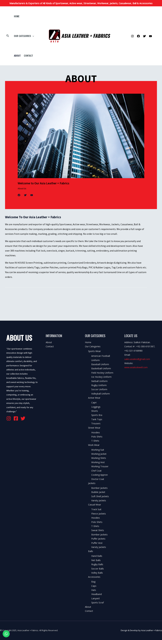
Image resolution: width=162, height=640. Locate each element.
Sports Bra (96, 415)
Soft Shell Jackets (100, 496)
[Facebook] (138, 36)
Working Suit (97, 449)
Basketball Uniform (101, 368)
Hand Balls (96, 555)
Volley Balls (97, 572)
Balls (90, 551)
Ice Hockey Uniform (101, 376)
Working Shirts (98, 457)
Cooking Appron (99, 474)
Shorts (94, 410)
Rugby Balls (97, 564)
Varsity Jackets (98, 500)
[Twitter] (144, 36)
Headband (96, 594)
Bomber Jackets (99, 487)
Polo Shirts (96, 436)
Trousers (95, 423)
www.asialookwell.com (136, 367)
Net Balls (96, 560)
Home (16, 16)
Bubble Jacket (98, 492)
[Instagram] (132, 36)
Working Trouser (99, 466)
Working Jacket (98, 453)
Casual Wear (94, 504)
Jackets (91, 483)
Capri (94, 402)
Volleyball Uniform (100, 393)
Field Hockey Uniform (102, 372)
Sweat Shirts (97, 530)
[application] (32, 36)
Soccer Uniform (99, 389)
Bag (93, 581)
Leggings (95, 406)
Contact (28, 55)
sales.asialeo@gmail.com (137, 359)
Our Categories (22, 36)
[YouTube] (150, 36)
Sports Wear (94, 351)
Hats (93, 590)
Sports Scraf (97, 602)
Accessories (94, 576)
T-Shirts (95, 440)
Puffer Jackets (98, 538)
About (17, 55)
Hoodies (95, 432)
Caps (93, 585)
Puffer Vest (97, 542)
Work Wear (94, 444)
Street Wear (94, 427)
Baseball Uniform (100, 364)
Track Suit (96, 509)
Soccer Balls (97, 568)
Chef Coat (96, 470)
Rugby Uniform (99, 385)
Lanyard (95, 598)
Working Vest (98, 462)
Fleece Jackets (98, 513)
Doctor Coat (97, 479)
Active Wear (94, 397)
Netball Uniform (99, 381)
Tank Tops (96, 419)
